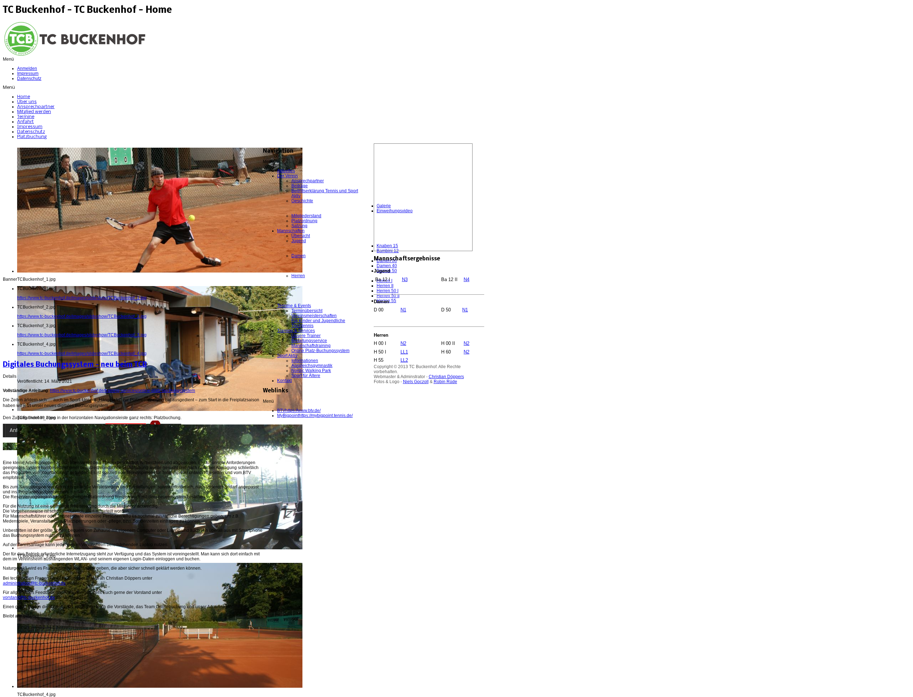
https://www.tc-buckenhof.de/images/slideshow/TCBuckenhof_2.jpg (82, 316)
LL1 (404, 352)
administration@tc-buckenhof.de (34, 583)
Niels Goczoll (416, 381)
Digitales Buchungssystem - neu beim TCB (75, 364)
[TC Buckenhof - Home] (74, 55)
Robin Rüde (445, 381)
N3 (405, 279)
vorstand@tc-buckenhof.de (29, 597)
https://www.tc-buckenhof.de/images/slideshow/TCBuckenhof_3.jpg (82, 334)
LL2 (404, 360)
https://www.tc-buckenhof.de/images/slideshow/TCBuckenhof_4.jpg (82, 353)
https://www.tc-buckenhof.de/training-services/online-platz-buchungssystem (122, 390)
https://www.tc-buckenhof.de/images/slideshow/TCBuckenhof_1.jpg (82, 297)
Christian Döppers (446, 376)
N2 (403, 343)
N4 (466, 279)
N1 (403, 309)
